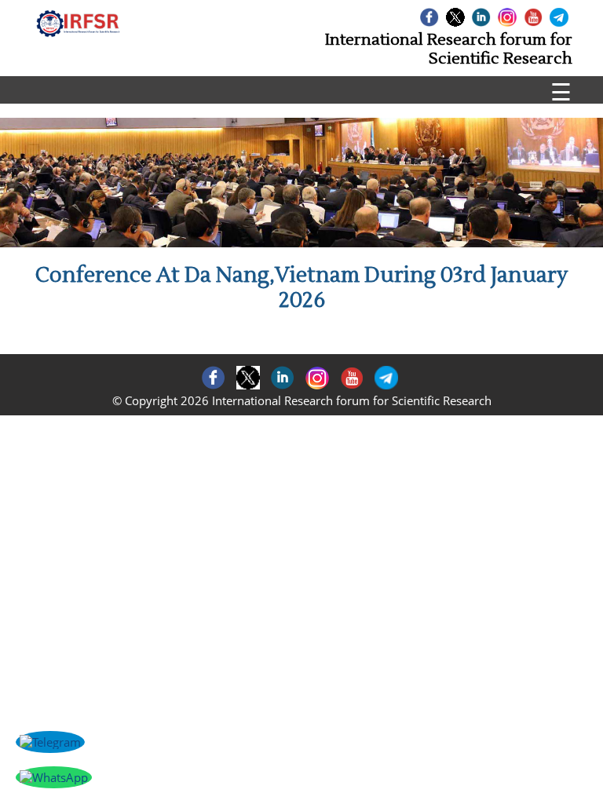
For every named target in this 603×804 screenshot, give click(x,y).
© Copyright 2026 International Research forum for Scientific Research (302, 400)
